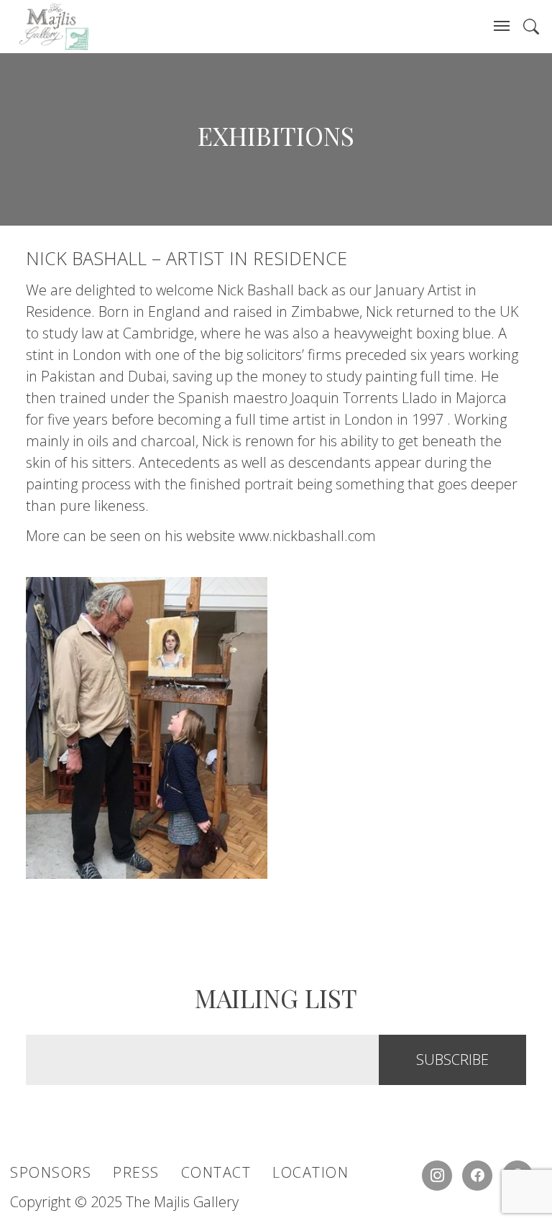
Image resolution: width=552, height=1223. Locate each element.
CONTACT (216, 1172)
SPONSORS (50, 1172)
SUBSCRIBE (452, 1059)
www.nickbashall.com (307, 535)
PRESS (136, 1172)
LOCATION (310, 1172)
